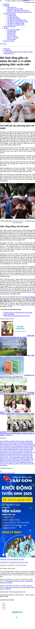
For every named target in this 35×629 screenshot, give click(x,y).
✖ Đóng (31, 311)
